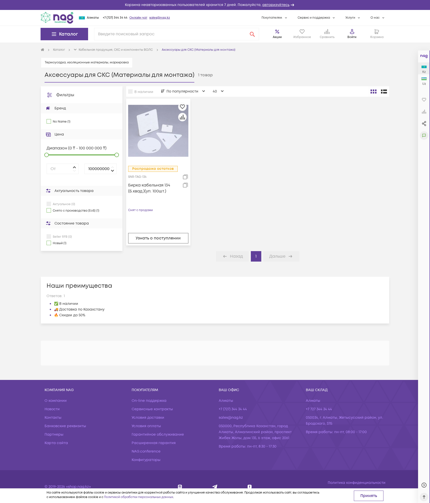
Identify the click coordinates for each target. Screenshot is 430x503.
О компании (56, 400)
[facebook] (250, 487)
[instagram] (180, 487)
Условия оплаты (146, 426)
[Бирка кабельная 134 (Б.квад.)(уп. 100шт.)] (158, 130)
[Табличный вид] (384, 91)
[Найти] (252, 34)
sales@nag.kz (159, 18)
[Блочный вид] (373, 91)
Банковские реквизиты (65, 426)
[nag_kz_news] (215, 487)
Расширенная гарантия (154, 443)
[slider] (46, 155)
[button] (215, 5)
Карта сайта (56, 443)
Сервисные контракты (152, 409)
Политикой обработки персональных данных (138, 497)
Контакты (53, 417)
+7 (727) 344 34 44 (115, 18)
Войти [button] (351, 37)
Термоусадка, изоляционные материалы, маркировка (87, 62)
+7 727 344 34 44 (319, 409)
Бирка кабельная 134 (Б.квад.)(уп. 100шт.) (149, 188)
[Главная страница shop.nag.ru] (42, 50)
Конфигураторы (146, 459)
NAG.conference (146, 451)
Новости (52, 409)
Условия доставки (148, 417)
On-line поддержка (149, 400)
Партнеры (54, 434)
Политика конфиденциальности (356, 482)
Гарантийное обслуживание (158, 434)
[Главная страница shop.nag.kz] (57, 17)
